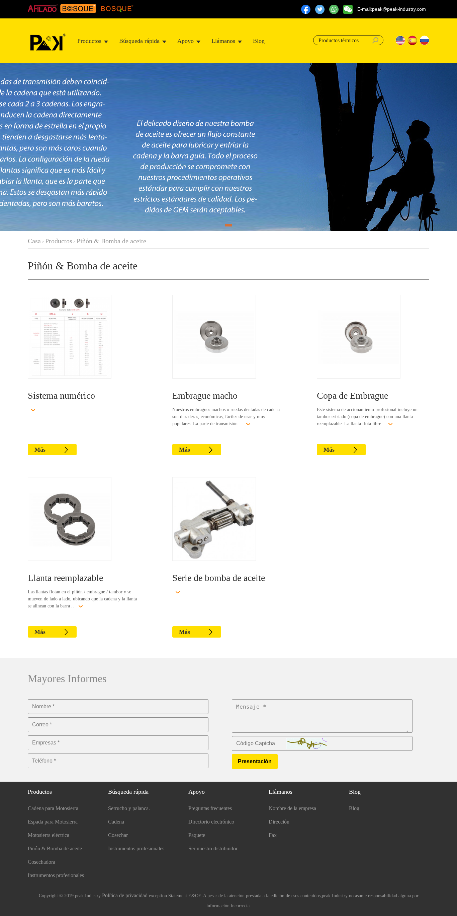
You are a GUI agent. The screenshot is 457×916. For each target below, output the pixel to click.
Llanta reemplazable (65, 578)
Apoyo (185, 41)
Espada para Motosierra (53, 822)
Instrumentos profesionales (56, 875)
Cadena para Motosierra (53, 808)
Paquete (196, 835)
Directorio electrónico (211, 822)
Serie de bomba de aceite (218, 578)
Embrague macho (205, 395)
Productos (89, 41)
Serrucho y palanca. (129, 808)
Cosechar (118, 835)
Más (39, 449)
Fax (273, 835)
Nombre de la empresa (292, 808)
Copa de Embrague (352, 395)
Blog (259, 41)
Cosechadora (41, 862)
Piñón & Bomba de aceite (111, 241)
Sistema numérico (61, 395)
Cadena (116, 822)
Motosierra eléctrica (48, 835)
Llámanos (223, 41)
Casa (34, 241)
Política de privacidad (125, 895)
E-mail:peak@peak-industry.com (391, 9)
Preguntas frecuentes (210, 808)
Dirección (279, 822)
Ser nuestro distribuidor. (213, 848)
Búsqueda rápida (139, 41)
